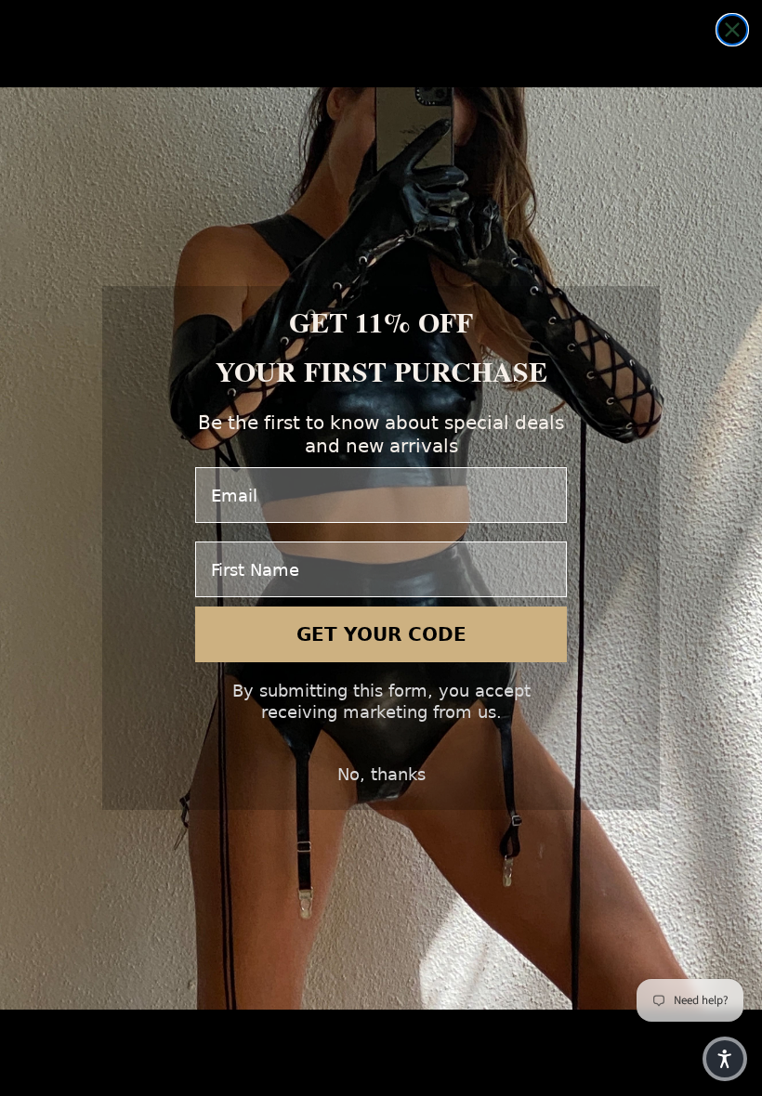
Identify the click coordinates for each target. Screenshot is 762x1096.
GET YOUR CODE (381, 634)
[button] (725, 1059)
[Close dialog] (732, 30)
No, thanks (381, 774)
